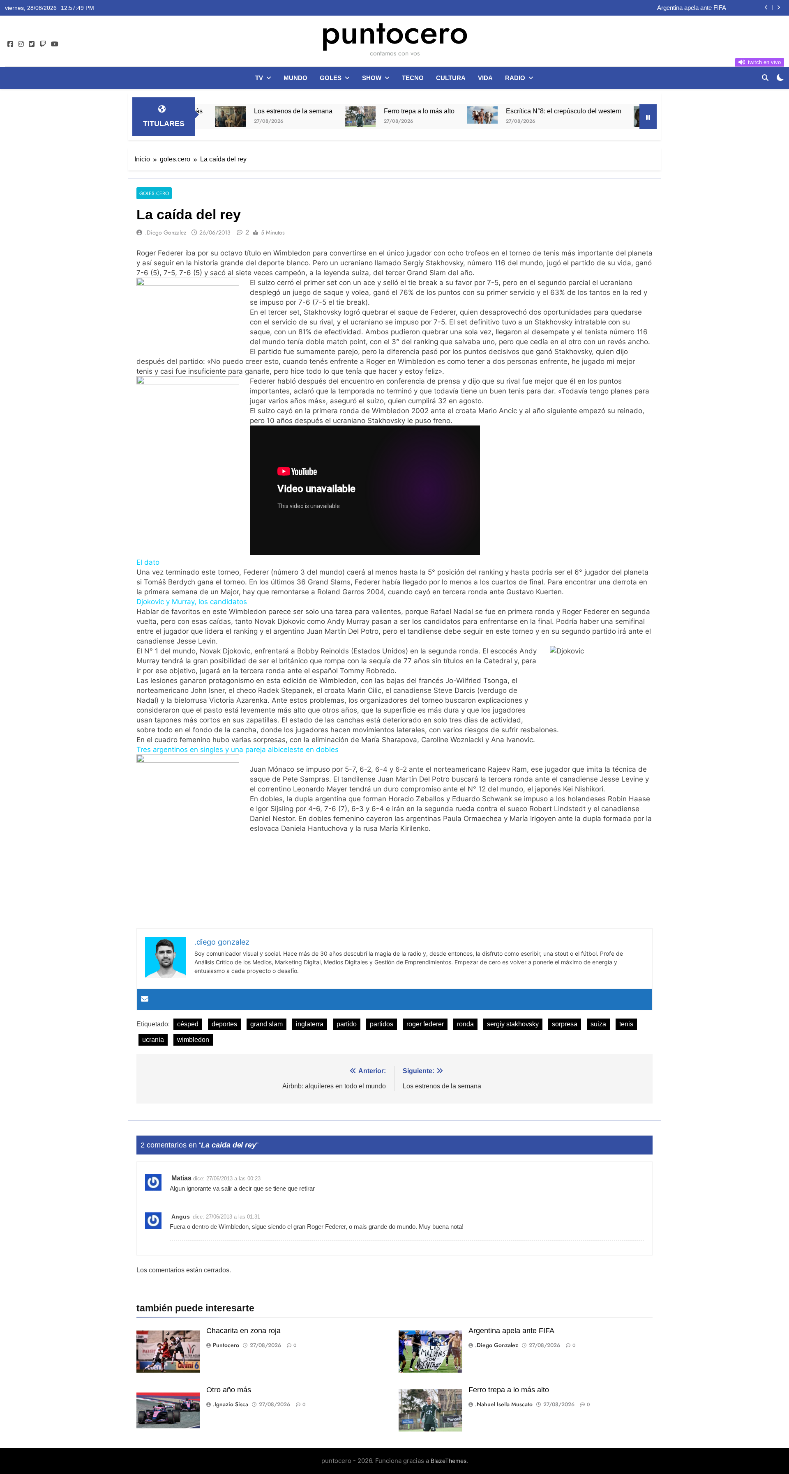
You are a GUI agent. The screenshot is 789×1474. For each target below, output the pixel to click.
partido (347, 1024)
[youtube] (54, 44)
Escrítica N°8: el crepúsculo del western (507, 111)
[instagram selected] (21, 44)
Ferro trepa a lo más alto (362, 111)
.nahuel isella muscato (504, 1404)
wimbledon (193, 1039)
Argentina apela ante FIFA (511, 1331)
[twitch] (42, 44)
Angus (180, 1216)
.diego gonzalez (165, 232)
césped (187, 1024)
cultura (451, 77)
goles (330, 77)
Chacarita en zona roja (243, 1331)
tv (259, 77)
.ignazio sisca (230, 1404)
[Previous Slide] (766, 7)
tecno (413, 77)
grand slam (266, 1024)
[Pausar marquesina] (648, 116)
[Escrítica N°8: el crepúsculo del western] (425, 115)
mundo (295, 77)
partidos (381, 1024)
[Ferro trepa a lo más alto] (303, 116)
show (371, 77)
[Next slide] (778, 7)
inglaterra (309, 1024)
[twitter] (31, 44)
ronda (465, 1024)
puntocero (394, 32)
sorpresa (564, 1024)
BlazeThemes (448, 1460)
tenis (626, 1024)
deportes (224, 1024)
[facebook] (10, 44)
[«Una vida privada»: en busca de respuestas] (592, 116)
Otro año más (707, 8)
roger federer (425, 1024)
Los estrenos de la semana (236, 111)
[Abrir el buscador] (765, 77)
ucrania (153, 1039)
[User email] (144, 999)
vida (485, 77)
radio (515, 77)
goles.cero (154, 193)
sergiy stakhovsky (513, 1024)
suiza (598, 1024)
